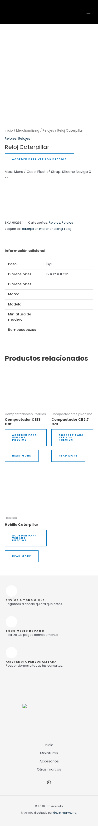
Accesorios (49, 761)
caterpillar (30, 228)
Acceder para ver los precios (39, 159)
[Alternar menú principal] (88, 15)
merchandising (51, 228)
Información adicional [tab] (25, 250)
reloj (67, 228)
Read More (21, 455)
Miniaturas (49, 753)
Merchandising (27, 130)
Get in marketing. (65, 813)
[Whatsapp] (49, 782)
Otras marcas (49, 769)
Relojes (48, 130)
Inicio (9, 130)
